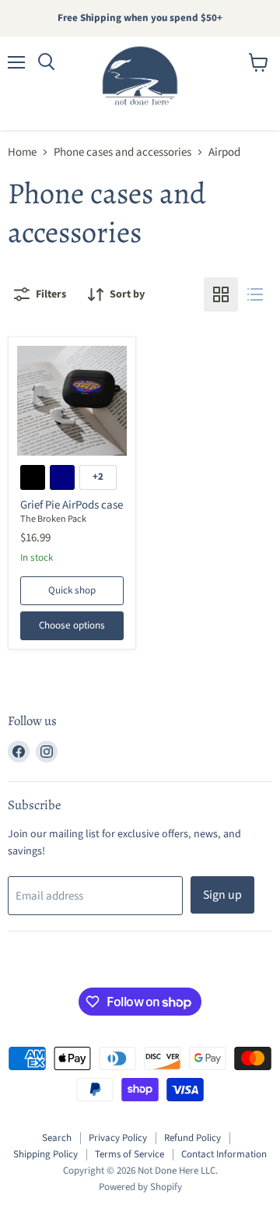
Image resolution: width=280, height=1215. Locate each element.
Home (22, 152)
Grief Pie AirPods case (71, 505)
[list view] (255, 294)
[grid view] (221, 294)
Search (57, 1138)
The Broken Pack (53, 519)
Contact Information (224, 1154)
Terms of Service (129, 1154)
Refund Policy (192, 1138)
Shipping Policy (45, 1154)
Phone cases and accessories (122, 152)
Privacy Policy (118, 1138)
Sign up (222, 894)
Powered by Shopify (140, 1187)
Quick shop (72, 590)
